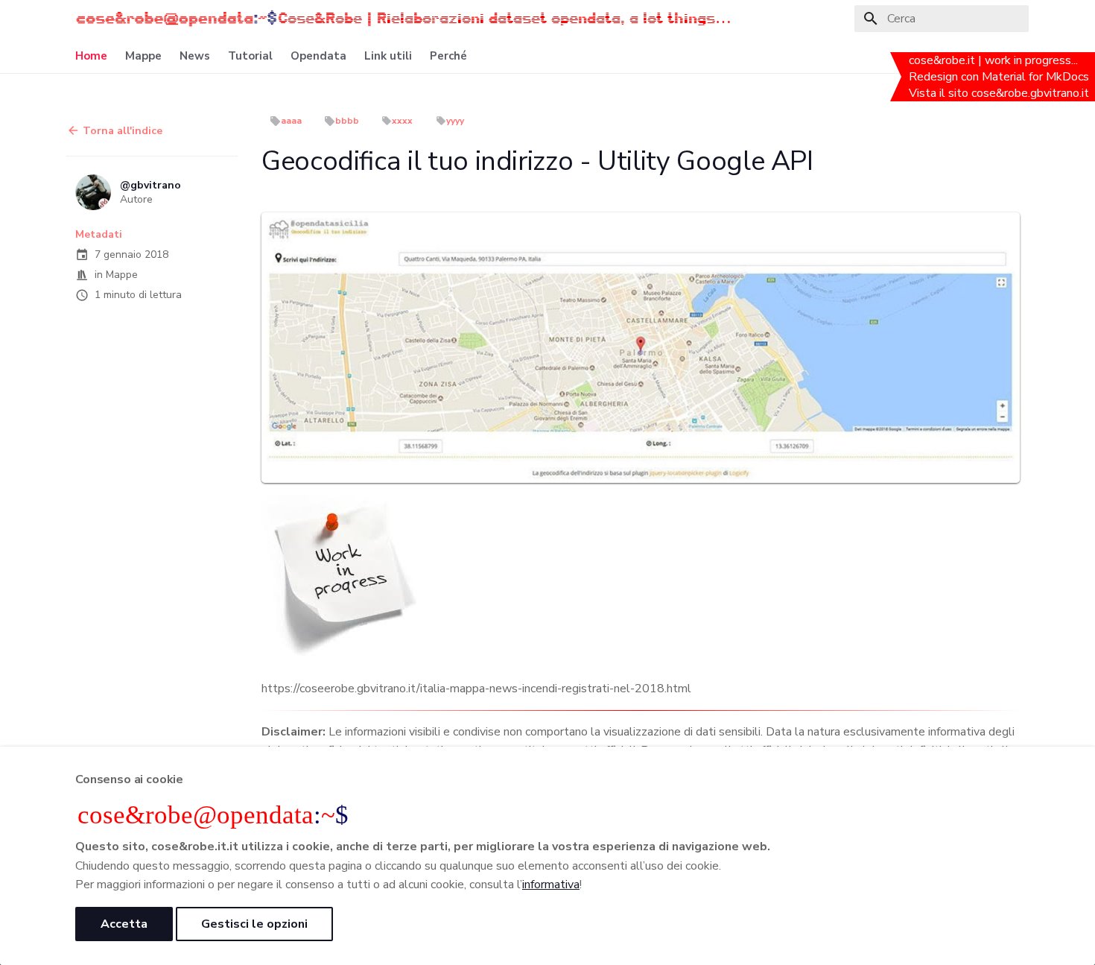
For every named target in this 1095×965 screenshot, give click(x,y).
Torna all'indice (121, 131)
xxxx (402, 121)
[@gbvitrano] (93, 192)
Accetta (124, 924)
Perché (448, 56)
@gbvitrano (150, 184)
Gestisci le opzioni (254, 924)
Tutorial (250, 56)
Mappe (143, 56)
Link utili (388, 56)
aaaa (291, 121)
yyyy (455, 121)
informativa (551, 884)
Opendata (318, 56)
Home (91, 56)
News (195, 56)
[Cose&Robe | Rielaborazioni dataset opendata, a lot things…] (176, 18)
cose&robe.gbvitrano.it (1031, 93)
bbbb (347, 121)
